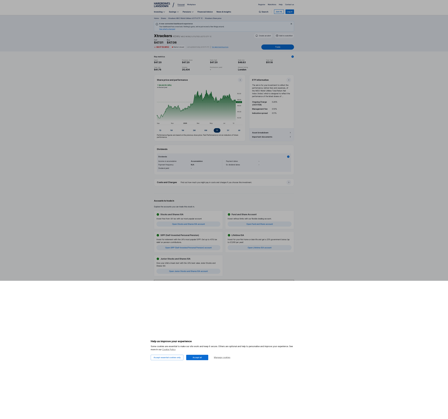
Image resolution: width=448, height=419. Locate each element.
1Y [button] (217, 130)
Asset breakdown (260, 132)
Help (281, 4)
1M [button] (183, 130)
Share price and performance (172, 80)
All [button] (239, 130)
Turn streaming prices (220, 47)
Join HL (279, 12)
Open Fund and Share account (259, 224)
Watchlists (272, 4)
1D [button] (160, 130)
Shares (163, 18)
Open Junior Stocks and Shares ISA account (188, 271)
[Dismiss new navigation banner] (291, 24)
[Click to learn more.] (292, 56)
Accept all (197, 357)
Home (156, 18)
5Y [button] (228, 130)
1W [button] (171, 130)
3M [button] (194, 130)
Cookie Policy (169, 349)
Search (265, 12)
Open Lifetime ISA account (259, 247)
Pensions (187, 12)
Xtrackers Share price (213, 18)
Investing (158, 12)
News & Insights (224, 12)
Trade (277, 47)
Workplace (191, 4)
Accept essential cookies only (167, 357)
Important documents (262, 137)
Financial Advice (205, 12)
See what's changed (167, 29)
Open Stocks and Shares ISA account (188, 224)
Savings (172, 12)
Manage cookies (222, 357)
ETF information (260, 80)
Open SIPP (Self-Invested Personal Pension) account (188, 247)
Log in (289, 12)
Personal (181, 4)
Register (261, 4)
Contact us (289, 4)
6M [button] (205, 130)
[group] (200, 130)
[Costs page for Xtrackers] (224, 182)
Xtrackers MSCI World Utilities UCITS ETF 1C (185, 18)
